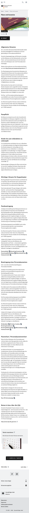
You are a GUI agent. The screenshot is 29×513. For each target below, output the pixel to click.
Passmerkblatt (4, 251)
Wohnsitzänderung (21, 253)
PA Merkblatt (4, 324)
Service (6, 11)
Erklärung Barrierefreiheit (6, 504)
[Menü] (26, 2)
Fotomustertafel (5, 255)
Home (2, 11)
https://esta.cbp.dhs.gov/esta (8, 421)
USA (10, 154)
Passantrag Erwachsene (16, 251)
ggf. (11, 360)
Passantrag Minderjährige (7, 253)
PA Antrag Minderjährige (7, 327)
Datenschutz (4, 500)
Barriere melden (4, 506)
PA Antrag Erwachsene (6, 326)
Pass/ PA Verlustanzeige (7, 398)
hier (5, 161)
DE (2, 2)
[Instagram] (17, 474)
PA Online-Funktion (15, 324)
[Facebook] (12, 474)
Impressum (3, 502)
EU (18, 122)
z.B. (8, 159)
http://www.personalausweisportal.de (15, 68)
